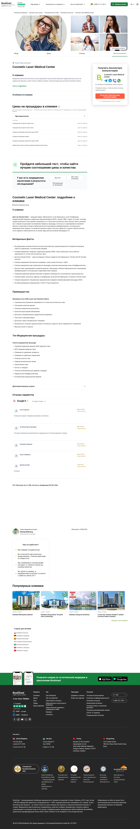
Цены (49, 53)
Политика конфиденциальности (97, 698)
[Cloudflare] (120, 769)
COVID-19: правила (93, 713)
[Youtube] (22, 719)
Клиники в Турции (22, 650)
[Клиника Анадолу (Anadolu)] (82, 600)
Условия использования (95, 695)
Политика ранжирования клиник (98, 710)
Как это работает (52, 698)
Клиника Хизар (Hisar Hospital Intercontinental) (52, 615)
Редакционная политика (95, 715)
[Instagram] (18, 719)
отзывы (82, 53)
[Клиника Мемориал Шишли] (26, 600)
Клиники (36, 695)
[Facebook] (14, 719)
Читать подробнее (19, 86)
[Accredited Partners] (86, 769)
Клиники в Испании (22, 638)
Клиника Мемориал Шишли (22, 615)
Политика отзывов (93, 701)
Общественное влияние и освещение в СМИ (55, 708)
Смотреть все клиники (119, 620)
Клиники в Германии (22, 636)
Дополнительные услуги (23, 386)
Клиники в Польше (22, 633)
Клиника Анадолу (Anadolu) (79, 615)
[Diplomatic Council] (103, 769)
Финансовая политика (94, 703)
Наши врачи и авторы (53, 701)
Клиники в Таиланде (22, 647)
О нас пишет (18, 699)
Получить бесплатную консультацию (110, 96)
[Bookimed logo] (8, 3)
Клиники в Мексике (22, 644)
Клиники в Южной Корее (24, 641)
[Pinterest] (29, 719)
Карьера (49, 712)
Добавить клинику (77, 695)
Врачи (35, 698)
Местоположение (119, 53)
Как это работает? (76, 4)
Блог (35, 701)
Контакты (49, 714)
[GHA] (44, 769)
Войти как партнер (77, 698)
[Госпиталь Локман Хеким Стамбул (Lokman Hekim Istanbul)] (111, 600)
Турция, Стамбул (17, 612)
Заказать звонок (120, 4)
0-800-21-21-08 (99, 4)
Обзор (16, 53)
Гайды (35, 703)
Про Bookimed (51, 695)
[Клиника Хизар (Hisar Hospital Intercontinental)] (54, 600)
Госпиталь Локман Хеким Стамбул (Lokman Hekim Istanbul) (111, 615)
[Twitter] (26, 719)
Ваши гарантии (38, 706)
